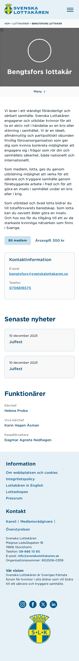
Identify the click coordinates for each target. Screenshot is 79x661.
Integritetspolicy (20, 479)
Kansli (11, 521)
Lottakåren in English (24, 485)
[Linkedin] (53, 604)
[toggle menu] (70, 9)
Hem (7, 23)
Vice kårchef (14, 420)
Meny (38, 91)
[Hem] (26, 9)
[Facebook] (33, 604)
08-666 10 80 (29, 551)
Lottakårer (21, 23)
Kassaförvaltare (16, 435)
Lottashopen (17, 492)
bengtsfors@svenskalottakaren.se (38, 274)
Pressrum (14, 498)
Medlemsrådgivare (36, 521)
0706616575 (20, 288)
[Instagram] (22, 604)
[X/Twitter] (43, 604)
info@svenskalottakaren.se (38, 556)
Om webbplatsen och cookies (32, 472)
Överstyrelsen (18, 529)
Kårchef (10, 405)
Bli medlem (17, 240)
